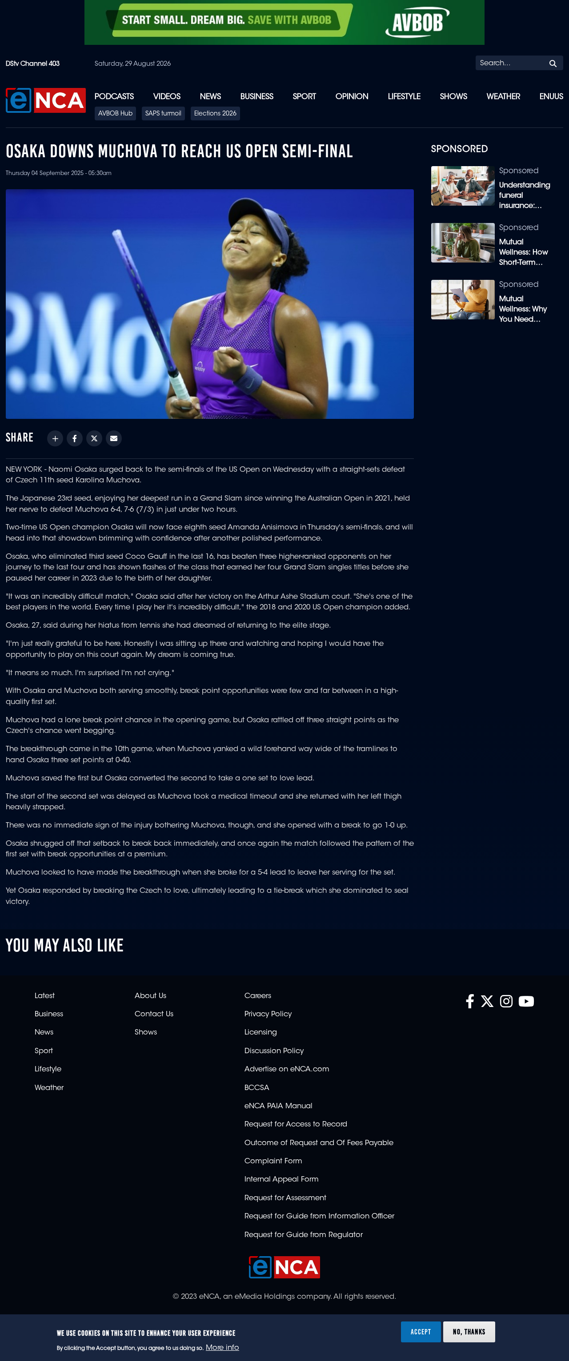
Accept (421, 1331)
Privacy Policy (268, 1014)
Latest (45, 996)
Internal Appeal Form (281, 1179)
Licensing (260, 1032)
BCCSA (256, 1088)
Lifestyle (404, 97)
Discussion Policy (274, 1051)
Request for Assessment (285, 1198)
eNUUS (551, 97)
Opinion (352, 97)
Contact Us (154, 1014)
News (210, 97)
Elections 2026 (215, 114)
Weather (503, 97)
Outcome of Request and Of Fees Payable (318, 1143)
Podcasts (114, 97)
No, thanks (469, 1331)
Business (256, 97)
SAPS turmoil (163, 114)
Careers (257, 996)
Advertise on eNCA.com (286, 1069)
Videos (166, 97)
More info (222, 1348)
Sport (304, 97)
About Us (150, 996)
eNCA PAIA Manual (278, 1106)
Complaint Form (273, 1161)
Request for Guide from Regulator (303, 1235)
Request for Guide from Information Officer (319, 1216)
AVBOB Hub (115, 114)
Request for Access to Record (295, 1124)
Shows (453, 97)
